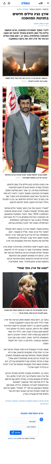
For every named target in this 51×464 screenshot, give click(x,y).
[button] (40, 3)
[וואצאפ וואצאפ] (9, 3)
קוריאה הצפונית (38, 401)
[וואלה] (25, 3)
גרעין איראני (44, 404)
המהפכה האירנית (12, 401)
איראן (47, 401)
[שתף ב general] (4, 3)
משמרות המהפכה (25, 401)
